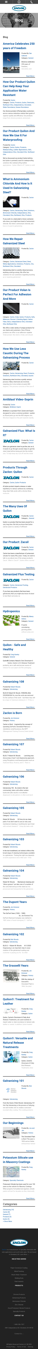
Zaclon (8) (6, 1212)
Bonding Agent (22, 319)
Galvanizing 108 (13, 681)
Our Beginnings (13, 1123)
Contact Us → (19, 1334)
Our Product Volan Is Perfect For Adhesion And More (17, 294)
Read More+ (30, 76)
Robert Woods (15, 687)
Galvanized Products (10, 587)
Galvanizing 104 (13, 870)
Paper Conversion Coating (19, 1268)
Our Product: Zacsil (16, 542)
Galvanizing (19, 210)
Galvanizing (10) (8, 1210)
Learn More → (24, 1254)
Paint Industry (19, 1281)
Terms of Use (21, 1347)
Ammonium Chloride (10, 213)
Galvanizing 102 (13, 934)
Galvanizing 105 (13, 808)
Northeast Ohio (8, 105)
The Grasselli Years (15, 965)
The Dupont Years (15, 902)
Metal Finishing (19, 1271)
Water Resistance (9, 107)
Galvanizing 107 (13, 744)
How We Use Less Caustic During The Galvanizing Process (16, 353)
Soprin (18, 407)
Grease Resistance (22, 107)
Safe (29, 150)
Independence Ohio (9, 152)
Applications (12, 264)
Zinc (32, 264)
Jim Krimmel (15, 718)
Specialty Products (19, 1311)
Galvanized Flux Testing (18, 574)
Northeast (17, 215)
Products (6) (7, 1217)
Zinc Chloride (19, 1305)
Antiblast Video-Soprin (18, 399)
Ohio (29, 213)
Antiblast (13, 407)
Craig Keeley (15, 654)
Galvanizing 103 (13, 839)
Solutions (31, 210)
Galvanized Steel (21, 261)
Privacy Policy (10, 1347)
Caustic (30, 376)
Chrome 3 (13, 319)
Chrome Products (19, 1294)
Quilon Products (20, 482)
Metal (5, 264)
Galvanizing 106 (13, 776)
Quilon (24, 102)
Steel (25, 210)
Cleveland (27, 105)
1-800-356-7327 (19, 1324)
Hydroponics (11, 611)
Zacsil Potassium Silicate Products (19, 1308)
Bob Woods (15, 939)
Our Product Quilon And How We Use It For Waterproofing (19, 135)
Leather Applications (20, 150)
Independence (19, 105)
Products (18, 102)
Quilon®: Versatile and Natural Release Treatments (18, 1043)
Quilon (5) (6, 1219)
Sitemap (30, 1347)
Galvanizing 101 (13, 1080)
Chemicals (30, 102)
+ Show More (7, 1221)
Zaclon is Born (12, 713)
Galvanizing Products (19, 1298)
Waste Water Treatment (19, 1275)
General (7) (6, 1214)
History (12, 720)
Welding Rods (19, 1278)
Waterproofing (8, 150)
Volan (17, 317)
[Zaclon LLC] (19, 8)
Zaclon (13, 100)
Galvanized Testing (21, 585)
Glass (9, 322)
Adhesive (6, 319)
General (30, 58)
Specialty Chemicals (17, 1180)
